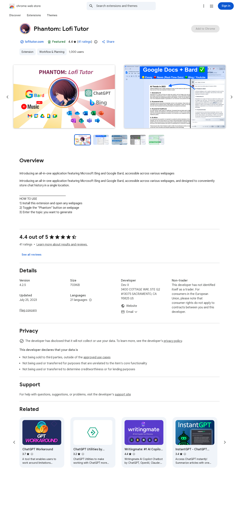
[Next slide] (231, 97)
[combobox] (126, 6)
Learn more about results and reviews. (62, 244)
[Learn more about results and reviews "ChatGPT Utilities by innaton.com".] (82, 454)
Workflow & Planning (51, 52)
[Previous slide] (7, 97)
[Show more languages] (90, 300)
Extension (27, 52)
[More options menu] (203, 6)
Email (129, 312)
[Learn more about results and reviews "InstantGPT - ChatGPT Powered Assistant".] (184, 454)
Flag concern (28, 310)
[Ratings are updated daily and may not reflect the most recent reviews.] (96, 42)
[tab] (15, 15)
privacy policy (173, 341)
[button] (211, 6)
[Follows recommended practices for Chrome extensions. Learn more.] (49, 41)
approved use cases (97, 357)
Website (131, 306)
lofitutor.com (34, 42)
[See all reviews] (31, 254)
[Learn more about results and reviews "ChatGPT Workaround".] (31, 454)
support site (123, 394)
